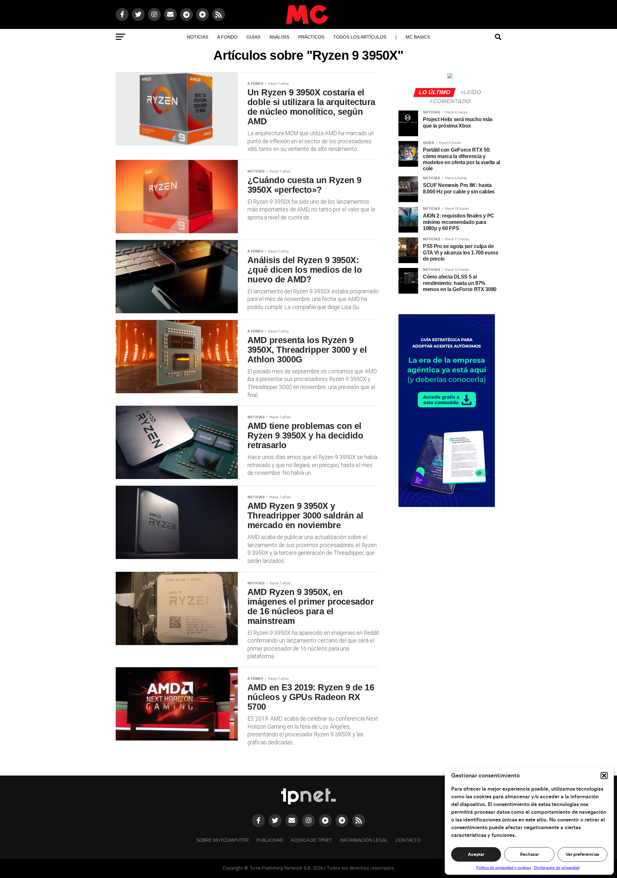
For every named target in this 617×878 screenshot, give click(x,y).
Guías (253, 37)
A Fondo (227, 37)
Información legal (364, 840)
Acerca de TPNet (311, 840)
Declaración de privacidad (556, 868)
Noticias (197, 37)
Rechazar (529, 854)
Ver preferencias (582, 854)
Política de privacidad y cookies (503, 868)
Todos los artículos (359, 37)
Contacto (408, 840)
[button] (604, 775)
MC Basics (418, 37)
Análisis (279, 37)
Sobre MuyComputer (222, 840)
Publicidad (269, 840)
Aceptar (476, 854)
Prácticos (311, 37)
